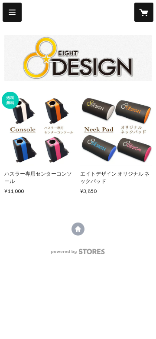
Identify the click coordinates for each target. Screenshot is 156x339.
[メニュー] (12, 12)
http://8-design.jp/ (78, 229)
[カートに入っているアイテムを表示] (143, 12)
